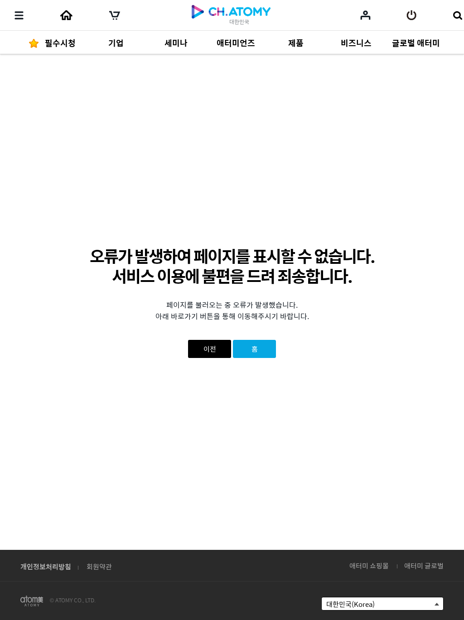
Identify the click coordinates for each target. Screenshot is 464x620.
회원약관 (99, 566)
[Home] (66, 15)
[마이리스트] (365, 15)
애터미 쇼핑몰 (369, 565)
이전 (209, 348)
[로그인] (412, 15)
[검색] (457, 15)
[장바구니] (114, 15)
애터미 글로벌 (424, 565)
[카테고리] (19, 15)
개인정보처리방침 (45, 566)
